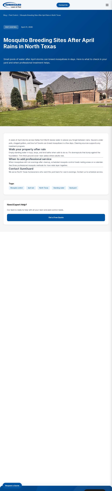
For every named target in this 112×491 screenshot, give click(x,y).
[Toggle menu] (107, 5)
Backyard (73, 188)
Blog (5, 15)
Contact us (81, 172)
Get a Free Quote (56, 217)
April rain (31, 188)
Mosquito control (16, 188)
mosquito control (67, 162)
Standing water (58, 188)
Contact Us (63, 5)
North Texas (43, 188)
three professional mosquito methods (27, 165)
